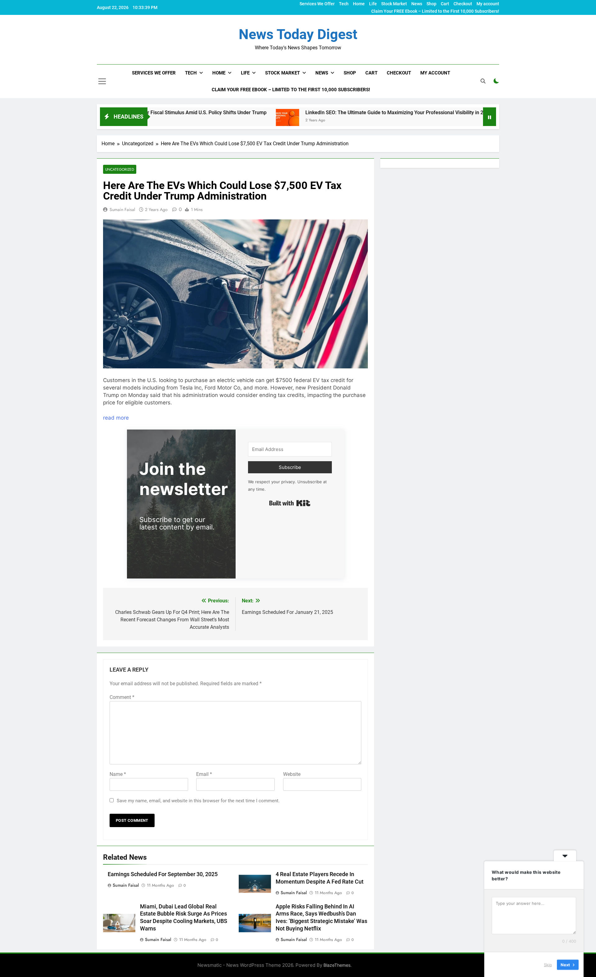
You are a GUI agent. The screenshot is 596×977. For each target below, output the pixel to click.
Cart (445, 3)
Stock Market (394, 3)
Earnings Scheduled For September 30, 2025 (163, 874)
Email (204, 774)
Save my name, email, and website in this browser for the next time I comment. (198, 801)
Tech (344, 3)
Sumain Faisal (122, 209)
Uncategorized (119, 169)
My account (487, 3)
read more (116, 418)
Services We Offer (317, 3)
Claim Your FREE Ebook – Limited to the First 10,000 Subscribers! (435, 11)
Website (291, 774)
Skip (548, 964)
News (416, 3)
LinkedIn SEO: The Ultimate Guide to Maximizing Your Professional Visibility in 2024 (349, 112)
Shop (431, 3)
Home (359, 3)
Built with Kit (289, 503)
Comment (122, 697)
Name (118, 774)
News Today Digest (298, 34)
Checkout (463, 3)
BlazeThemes (336, 965)
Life (373, 3)
